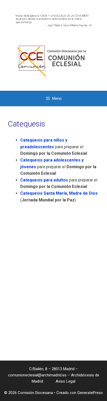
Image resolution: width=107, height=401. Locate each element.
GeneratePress (90, 392)
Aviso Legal (65, 381)
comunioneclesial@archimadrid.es (37, 375)
